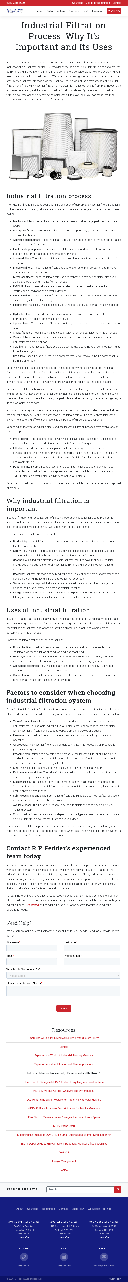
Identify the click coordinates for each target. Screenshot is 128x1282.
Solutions (77, 2)
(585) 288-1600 (15, 2)
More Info (23, 1237)
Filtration (39, 11)
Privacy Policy (115, 1279)
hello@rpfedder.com (104, 1265)
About (19, 1208)
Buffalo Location (64, 1221)
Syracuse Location (104, 1221)
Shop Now (115, 11)
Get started (32, 905)
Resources (97, 11)
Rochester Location (24, 1221)
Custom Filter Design (56, 11)
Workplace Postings (100, 1208)
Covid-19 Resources (98, 2)
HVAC (85, 11)
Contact (117, 2)
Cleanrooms (74, 11)
